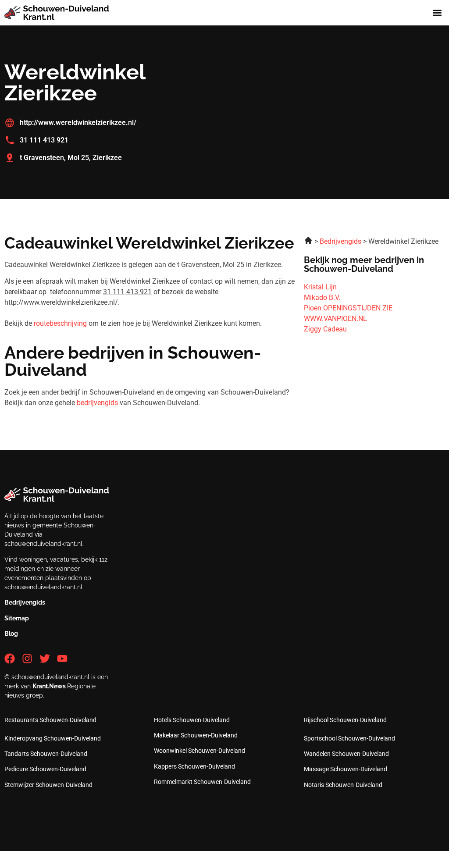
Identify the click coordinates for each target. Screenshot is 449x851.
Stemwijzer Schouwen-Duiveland (48, 784)
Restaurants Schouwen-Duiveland (50, 719)
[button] (437, 13)
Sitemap (16, 618)
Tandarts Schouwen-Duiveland (45, 753)
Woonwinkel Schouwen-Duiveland (199, 750)
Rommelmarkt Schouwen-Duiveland (202, 781)
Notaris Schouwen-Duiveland (343, 784)
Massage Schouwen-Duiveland (345, 769)
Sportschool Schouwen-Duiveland (349, 738)
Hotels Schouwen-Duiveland (192, 719)
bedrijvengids (97, 403)
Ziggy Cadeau (325, 329)
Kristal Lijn (320, 287)
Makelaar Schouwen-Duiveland (196, 735)
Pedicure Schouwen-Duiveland (45, 769)
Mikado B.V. (322, 297)
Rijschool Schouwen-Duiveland (345, 719)
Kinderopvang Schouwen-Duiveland (52, 738)
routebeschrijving (60, 323)
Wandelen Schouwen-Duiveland (346, 753)
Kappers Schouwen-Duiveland (194, 766)
